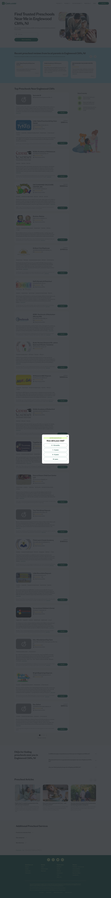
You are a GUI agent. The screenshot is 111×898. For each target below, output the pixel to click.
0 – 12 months (55, 445)
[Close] (67, 436)
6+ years (55, 459)
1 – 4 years (55, 450)
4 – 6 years (55, 454)
